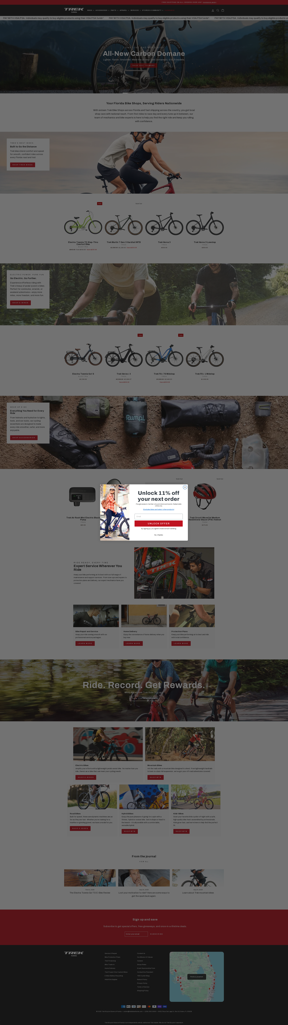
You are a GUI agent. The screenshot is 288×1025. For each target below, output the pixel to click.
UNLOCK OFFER (159, 523)
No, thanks (158, 535)
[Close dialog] (185, 487)
